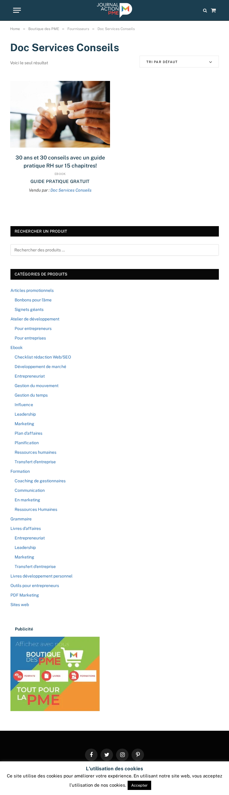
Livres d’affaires (25, 528)
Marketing (24, 423)
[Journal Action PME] (114, 10)
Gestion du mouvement (36, 385)
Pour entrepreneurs (33, 328)
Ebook (60, 174)
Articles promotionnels (32, 290)
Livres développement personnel (41, 576)
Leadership (25, 414)
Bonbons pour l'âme (33, 300)
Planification (27, 442)
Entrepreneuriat (30, 376)
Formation (20, 471)
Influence (24, 404)
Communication (30, 490)
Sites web (19, 604)
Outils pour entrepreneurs (34, 585)
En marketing (27, 499)
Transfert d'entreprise (35, 461)
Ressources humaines (35, 452)
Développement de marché (40, 366)
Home (15, 29)
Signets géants (29, 309)
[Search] (205, 10)
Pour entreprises (30, 338)
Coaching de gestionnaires (40, 480)
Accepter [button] (139, 785)
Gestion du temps (31, 395)
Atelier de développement (34, 319)
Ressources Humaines (36, 509)
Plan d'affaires (28, 433)
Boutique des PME (43, 29)
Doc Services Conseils (71, 190)
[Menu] (17, 10)
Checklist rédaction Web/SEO (43, 357)
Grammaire (21, 519)
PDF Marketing (24, 595)
